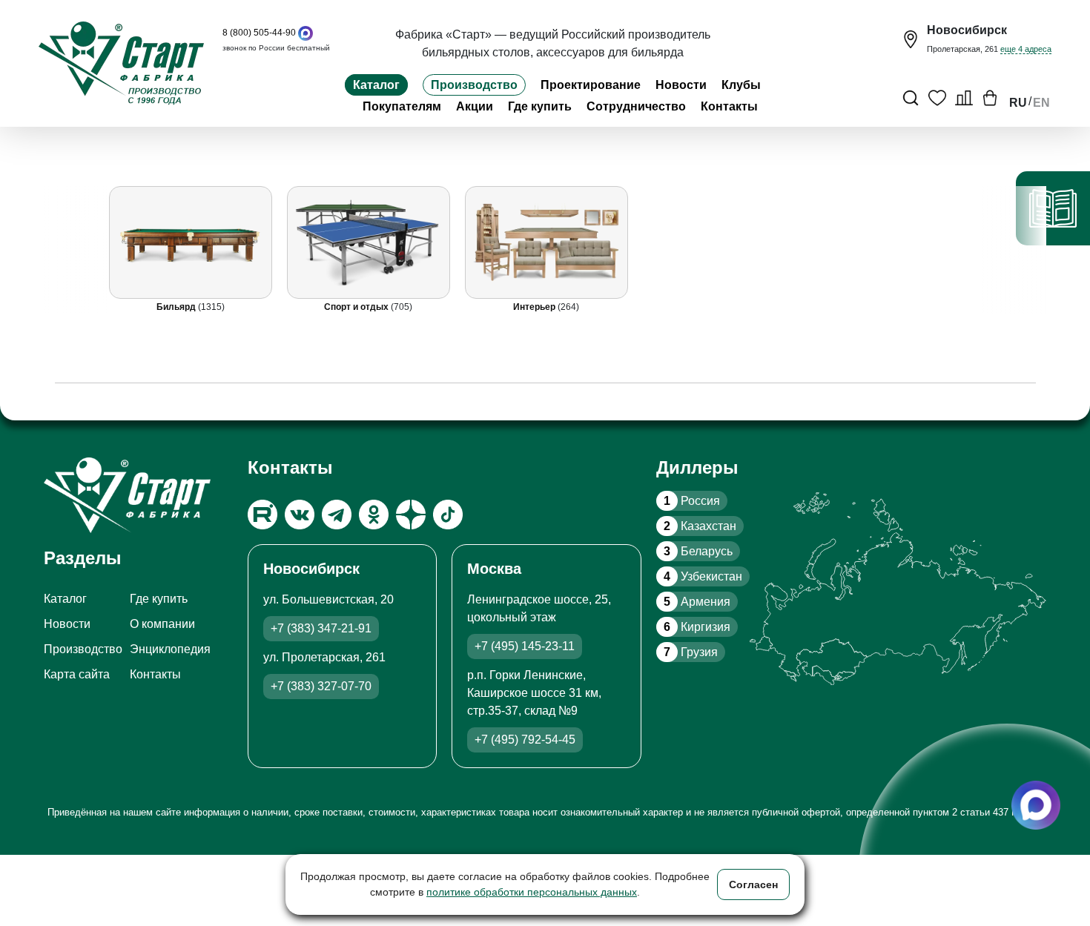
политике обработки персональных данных (531, 892)
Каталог (376, 85)
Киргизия (697, 627)
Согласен (753, 884)
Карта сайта (77, 674)
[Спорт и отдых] (367, 242)
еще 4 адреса (1025, 48)
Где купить (540, 106)
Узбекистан (703, 576)
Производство (474, 85)
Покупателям (402, 106)
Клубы (741, 85)
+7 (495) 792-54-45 (525, 739)
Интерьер (535, 307)
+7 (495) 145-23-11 (525, 646)
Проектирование (591, 85)
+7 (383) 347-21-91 (321, 628)
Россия (692, 501)
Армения (697, 601)
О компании (162, 624)
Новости (681, 85)
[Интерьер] (545, 242)
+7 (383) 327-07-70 (321, 686)
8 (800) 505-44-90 (259, 32)
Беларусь (698, 551)
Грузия (691, 652)
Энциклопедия (170, 649)
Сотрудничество (636, 106)
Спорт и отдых (357, 307)
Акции (474, 106)
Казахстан (700, 526)
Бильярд (176, 307)
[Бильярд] (189, 242)
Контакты (729, 106)
